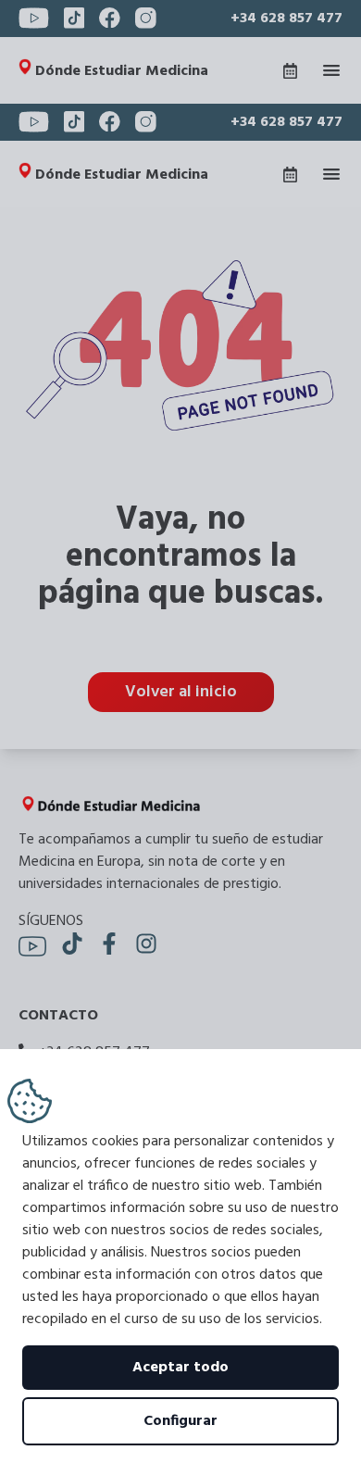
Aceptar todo (180, 1368)
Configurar (180, 1421)
